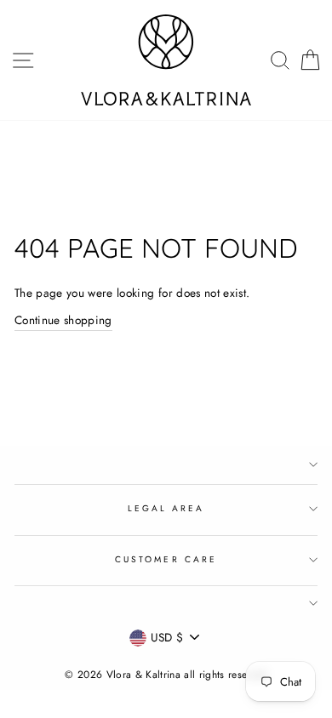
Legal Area (166, 508)
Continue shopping (63, 319)
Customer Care (166, 559)
